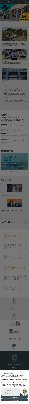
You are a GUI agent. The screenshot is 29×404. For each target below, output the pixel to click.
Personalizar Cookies (14, 400)
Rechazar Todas (14, 397)
